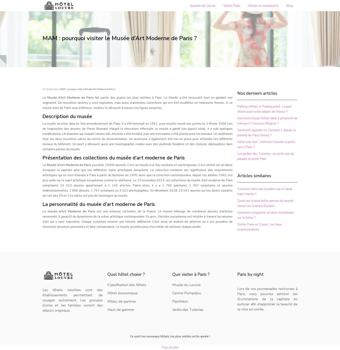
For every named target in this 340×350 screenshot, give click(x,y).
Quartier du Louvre (202, 6)
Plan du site (170, 347)
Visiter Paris (231, 6)
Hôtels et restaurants (263, 6)
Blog (289, 6)
